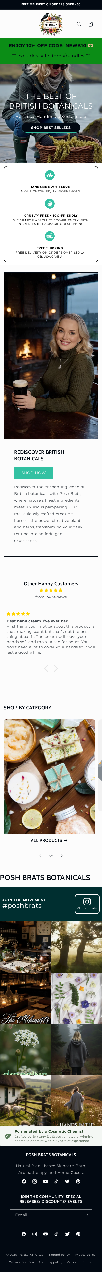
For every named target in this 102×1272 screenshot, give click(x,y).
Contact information (82, 1262)
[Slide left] (40, 855)
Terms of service (21, 1262)
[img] (51, 590)
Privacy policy (85, 1254)
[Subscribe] (86, 1215)
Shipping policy (50, 1262)
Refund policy (59, 1254)
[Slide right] (61, 855)
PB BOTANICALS (31, 1254)
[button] (9, 24)
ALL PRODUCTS (46, 840)
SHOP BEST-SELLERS (51, 127)
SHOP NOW (34, 472)
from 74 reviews (51, 597)
